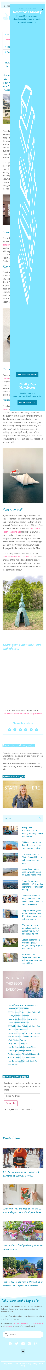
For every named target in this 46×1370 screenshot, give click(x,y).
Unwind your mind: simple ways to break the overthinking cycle (31, 872)
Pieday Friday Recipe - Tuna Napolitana (24, 1033)
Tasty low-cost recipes (17, 1043)
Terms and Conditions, (21, 1323)
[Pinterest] (29, 1343)
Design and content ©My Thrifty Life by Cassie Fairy (23, 1364)
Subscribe (10, 1103)
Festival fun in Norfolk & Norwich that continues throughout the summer (23, 1284)
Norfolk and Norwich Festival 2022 (19, 556)
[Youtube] (23, 1343)
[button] (23, 1351)
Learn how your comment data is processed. (23, 713)
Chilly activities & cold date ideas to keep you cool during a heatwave (32, 845)
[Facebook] (10, 1343)
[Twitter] (16, 1343)
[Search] (39, 818)
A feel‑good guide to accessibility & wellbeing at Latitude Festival (21, 1174)
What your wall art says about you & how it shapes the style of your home (22, 1210)
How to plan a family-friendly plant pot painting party (23, 1247)
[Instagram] (36, 1343)
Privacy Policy (38, 1323)
